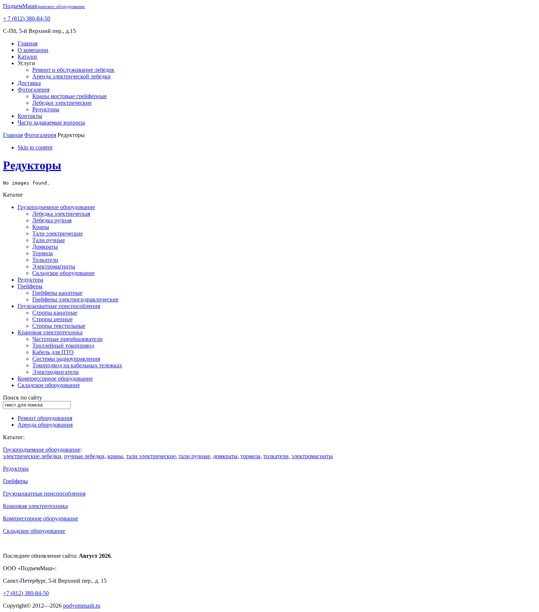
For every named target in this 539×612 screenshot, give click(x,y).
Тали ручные (48, 240)
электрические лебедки (32, 456)
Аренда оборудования (45, 425)
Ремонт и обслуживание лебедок (73, 70)
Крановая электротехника (50, 332)
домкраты (225, 456)
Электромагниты (53, 266)
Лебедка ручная (52, 220)
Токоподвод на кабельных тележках (77, 365)
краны (115, 456)
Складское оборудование (63, 273)
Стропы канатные (54, 312)
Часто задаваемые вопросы (51, 122)
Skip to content (35, 147)
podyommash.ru (81, 605)
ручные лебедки (84, 456)
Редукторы (45, 109)
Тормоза (42, 253)
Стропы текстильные (58, 326)
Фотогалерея (34, 89)
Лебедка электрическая (61, 214)
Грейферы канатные (57, 293)
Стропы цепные (52, 319)
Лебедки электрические (62, 103)
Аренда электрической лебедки (71, 76)
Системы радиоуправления (66, 359)
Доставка (29, 83)
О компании (33, 50)
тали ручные (194, 456)
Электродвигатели (55, 372)
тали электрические (151, 456)
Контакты (30, 116)
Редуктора (30, 280)
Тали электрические (57, 233)
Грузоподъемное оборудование (56, 207)
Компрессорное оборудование (55, 378)
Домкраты (45, 247)
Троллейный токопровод (63, 345)
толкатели (276, 456)
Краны (40, 227)
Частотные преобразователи (67, 339)
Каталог (28, 56)
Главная (27, 43)
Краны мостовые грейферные (69, 96)
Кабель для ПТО (53, 352)
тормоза (250, 456)
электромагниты (312, 456)
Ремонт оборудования (45, 418)
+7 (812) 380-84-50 (26, 593)
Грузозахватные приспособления (59, 306)
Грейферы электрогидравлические (75, 299)
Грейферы (30, 286)
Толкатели (45, 260)
